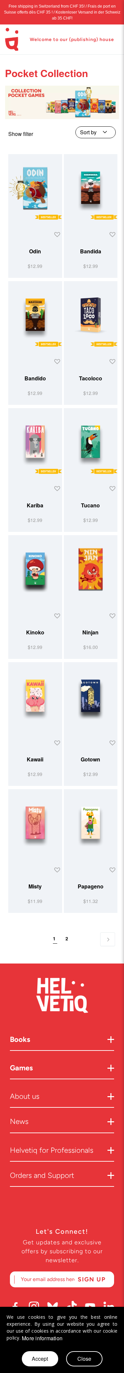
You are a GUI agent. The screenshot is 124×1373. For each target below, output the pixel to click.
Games (21, 1067)
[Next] (107, 939)
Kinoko (35, 632)
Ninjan (90, 632)
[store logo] (11, 39)
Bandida (90, 251)
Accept (40, 1358)
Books (20, 1039)
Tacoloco (90, 378)
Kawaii (35, 759)
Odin (35, 251)
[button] (56, 235)
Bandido (35, 378)
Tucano (90, 505)
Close (84, 1358)
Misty (35, 886)
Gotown (90, 759)
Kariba (35, 505)
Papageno (90, 886)
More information (42, 1338)
